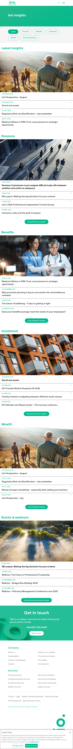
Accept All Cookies (31, 745)
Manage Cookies (18, 745)
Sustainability (13, 656)
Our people (42, 660)
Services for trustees (46, 675)
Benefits (39, 31)
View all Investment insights (37, 414)
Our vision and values (46, 656)
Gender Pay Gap (51, 696)
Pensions (25, 31)
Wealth (13, 38)
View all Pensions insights (36, 222)
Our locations (43, 664)
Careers (11, 664)
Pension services (14, 675)
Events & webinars (29, 38)
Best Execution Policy (31, 701)
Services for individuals (47, 683)
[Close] (70, 732)
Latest (13, 32)
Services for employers (47, 679)
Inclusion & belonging (17, 660)
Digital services (44, 687)
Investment (53, 31)
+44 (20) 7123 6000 (36, 627)
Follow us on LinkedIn (46, 652)
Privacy (11, 696)
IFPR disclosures (14, 701)
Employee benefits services (19, 679)
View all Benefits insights (36, 321)
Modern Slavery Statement (32, 696)
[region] (36, 739)
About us (11, 652)
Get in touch (36, 633)
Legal (18, 696)
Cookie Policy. (34, 742)
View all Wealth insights (36, 507)
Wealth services (14, 687)
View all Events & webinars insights (36, 600)
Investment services (16, 683)
